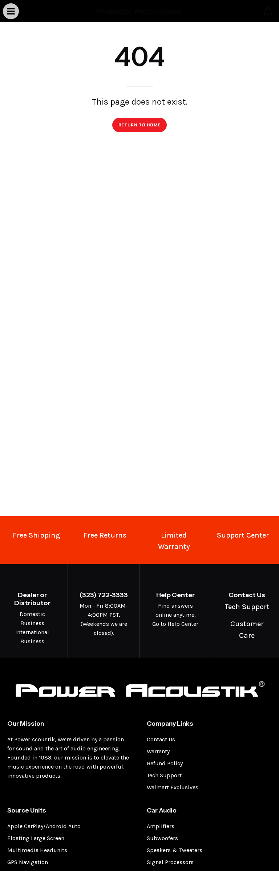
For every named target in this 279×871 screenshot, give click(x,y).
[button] (252, 11)
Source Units (26, 810)
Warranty (158, 751)
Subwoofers (162, 838)
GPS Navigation (27, 862)
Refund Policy (165, 763)
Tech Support (164, 775)
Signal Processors (170, 862)
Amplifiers (160, 826)
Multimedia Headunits (37, 850)
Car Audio (162, 810)
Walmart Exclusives (172, 787)
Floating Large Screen (35, 838)
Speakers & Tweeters (174, 850)
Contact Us (161, 739)
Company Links (170, 723)
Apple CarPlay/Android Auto (44, 826)
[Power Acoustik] (139, 11)
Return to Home (139, 125)
